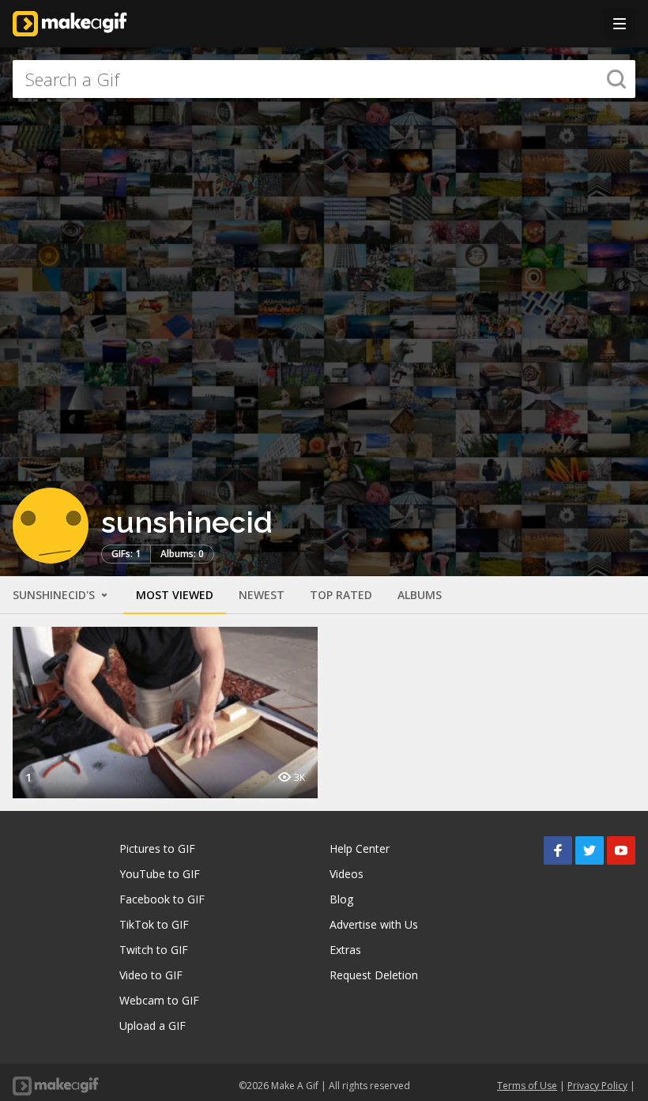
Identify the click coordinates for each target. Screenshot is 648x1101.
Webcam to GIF (159, 1000)
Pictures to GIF (157, 848)
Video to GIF (151, 974)
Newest (261, 594)
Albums (419, 594)
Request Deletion (374, 974)
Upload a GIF (152, 1025)
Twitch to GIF (153, 949)
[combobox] (324, 79)
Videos (347, 873)
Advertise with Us (374, 924)
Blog (341, 899)
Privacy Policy (597, 1085)
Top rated (341, 594)
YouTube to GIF (159, 873)
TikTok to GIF (154, 924)
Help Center (360, 848)
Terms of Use (527, 1085)
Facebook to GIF (162, 899)
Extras (345, 949)
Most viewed (174, 594)
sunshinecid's (55, 594)
